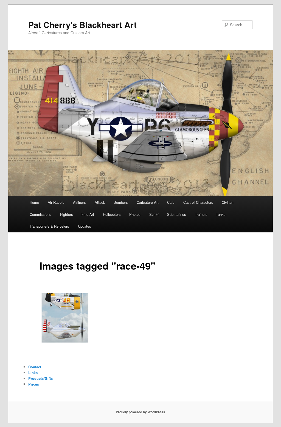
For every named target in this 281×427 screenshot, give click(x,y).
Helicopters (112, 214)
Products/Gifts (40, 378)
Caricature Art (148, 202)
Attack (100, 202)
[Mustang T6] (64, 318)
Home (34, 202)
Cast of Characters (198, 202)
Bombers (121, 202)
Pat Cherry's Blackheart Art (82, 24)
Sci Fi (154, 214)
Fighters (66, 214)
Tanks (221, 214)
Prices (33, 384)
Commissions (40, 214)
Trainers (201, 214)
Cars (171, 202)
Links (33, 372)
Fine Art (88, 214)
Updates (84, 226)
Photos (134, 214)
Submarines (176, 214)
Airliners (79, 202)
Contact (34, 366)
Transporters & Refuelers (49, 226)
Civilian (227, 202)
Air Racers (56, 202)
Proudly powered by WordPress (140, 411)
